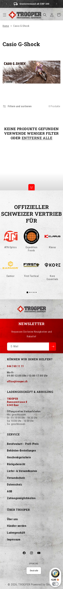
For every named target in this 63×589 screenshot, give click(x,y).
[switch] (55, 584)
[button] (4, 15)
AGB (9, 491)
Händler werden (16, 526)
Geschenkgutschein (19, 457)
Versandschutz (16, 478)
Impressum (13, 539)
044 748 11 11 (15, 366)
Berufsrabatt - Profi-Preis (23, 444)
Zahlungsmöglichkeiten (21, 498)
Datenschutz (14, 484)
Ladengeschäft (16, 532)
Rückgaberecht (16, 464)
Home (6, 26)
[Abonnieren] (52, 346)
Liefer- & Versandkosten (22, 471)
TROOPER (24, 584)
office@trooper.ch (17, 381)
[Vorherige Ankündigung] (6, 4)
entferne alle (37, 138)
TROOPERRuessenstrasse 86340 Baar (17, 402)
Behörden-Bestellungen (21, 450)
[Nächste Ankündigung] (56, 4)
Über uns (12, 519)
